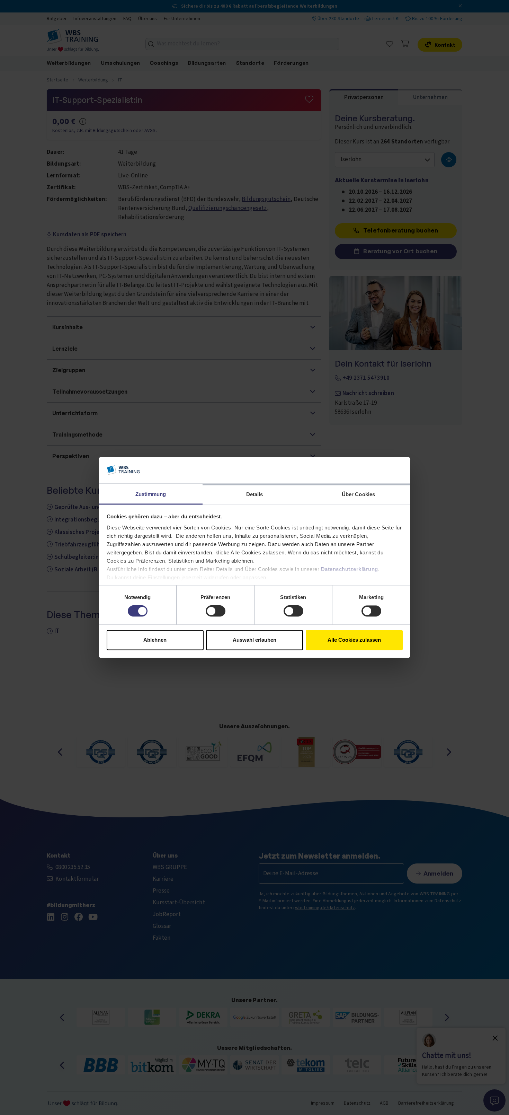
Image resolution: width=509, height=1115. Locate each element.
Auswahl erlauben (254, 640)
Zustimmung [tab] (150, 494)
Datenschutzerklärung (349, 569)
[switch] (215, 611)
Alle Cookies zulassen (354, 640)
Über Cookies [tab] (358, 494)
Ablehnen (155, 640)
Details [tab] (254, 494)
